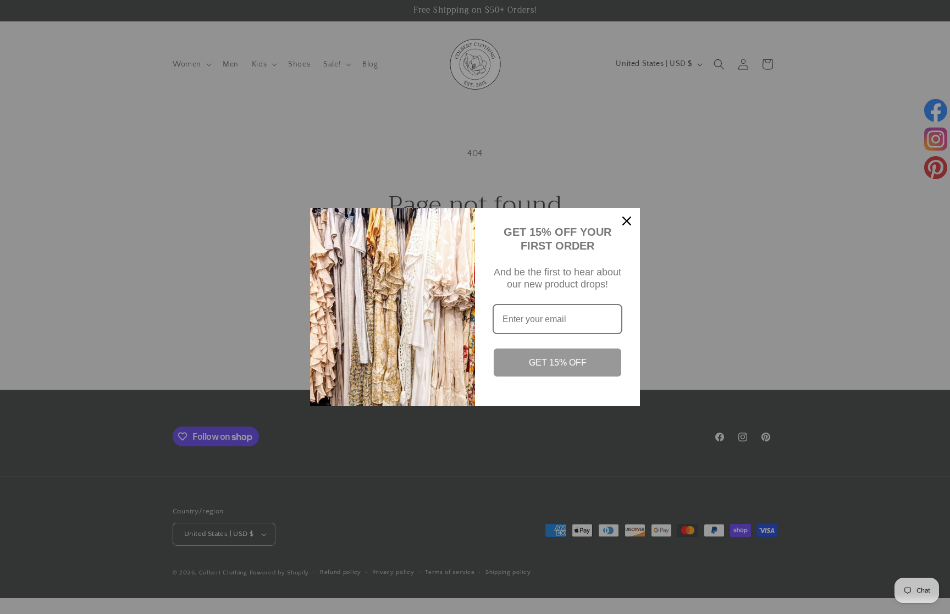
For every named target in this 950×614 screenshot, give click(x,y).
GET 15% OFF (558, 362)
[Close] (627, 221)
